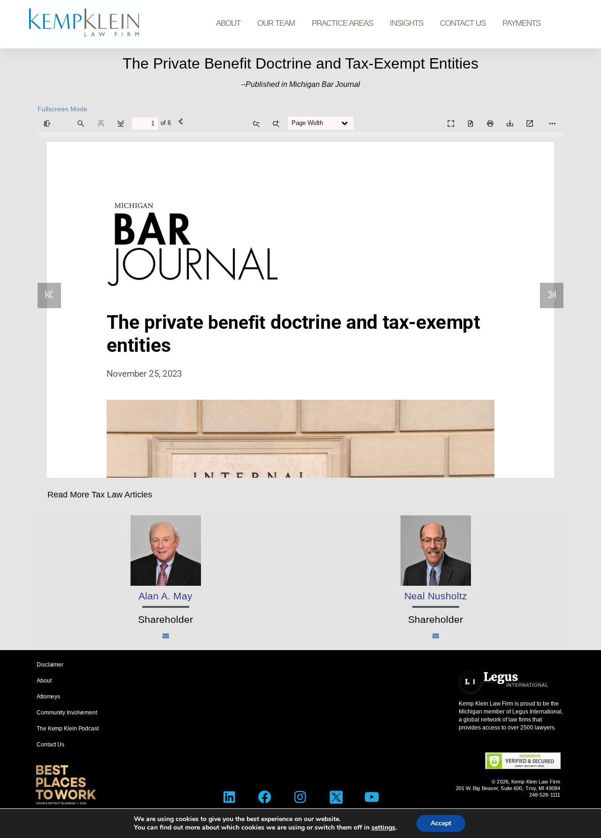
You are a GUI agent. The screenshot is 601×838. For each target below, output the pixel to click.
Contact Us (462, 23)
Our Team (276, 23)
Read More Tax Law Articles (99, 494)
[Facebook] (265, 797)
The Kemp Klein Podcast (68, 728)
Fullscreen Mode (62, 109)
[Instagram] (301, 797)
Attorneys (48, 696)
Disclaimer (50, 664)
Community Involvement (67, 712)
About (228, 23)
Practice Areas (342, 23)
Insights (406, 23)
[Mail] (165, 636)
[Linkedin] (229, 797)
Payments (521, 23)
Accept (441, 823)
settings (383, 827)
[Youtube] (371, 797)
